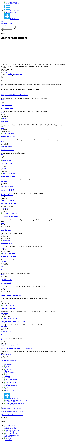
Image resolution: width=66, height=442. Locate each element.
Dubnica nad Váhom (7, 195)
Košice (3, 113)
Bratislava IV (5, 313)
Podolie (3, 248)
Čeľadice (4, 261)
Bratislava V (4, 326)
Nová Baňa (4, 208)
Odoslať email (5, 86)
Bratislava (4, 100)
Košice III (3, 300)
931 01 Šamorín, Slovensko (14, 74)
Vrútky (3, 128)
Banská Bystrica (6, 355)
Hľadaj (2, 33)
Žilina (2, 154)
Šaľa (2, 223)
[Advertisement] (33, 52)
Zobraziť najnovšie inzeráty (9, 360)
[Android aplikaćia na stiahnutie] (12, 408)
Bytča (2, 141)
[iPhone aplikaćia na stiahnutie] (12, 411)
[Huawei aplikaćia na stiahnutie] (12, 415)
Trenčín (3, 168)
